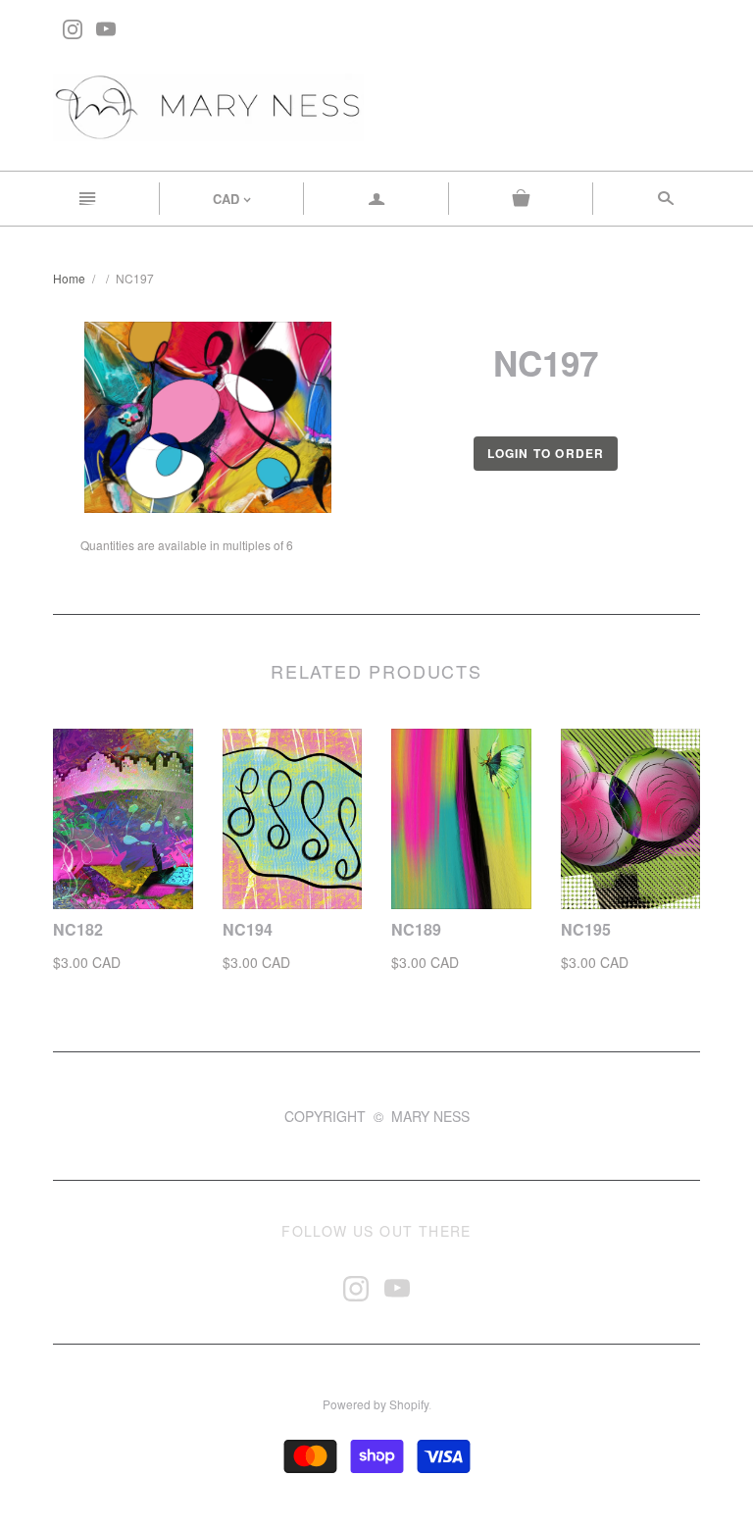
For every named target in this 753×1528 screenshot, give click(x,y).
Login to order (546, 453)
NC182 (78, 929)
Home (69, 278)
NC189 (416, 929)
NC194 (248, 929)
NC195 (586, 929)
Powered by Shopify (375, 1404)
